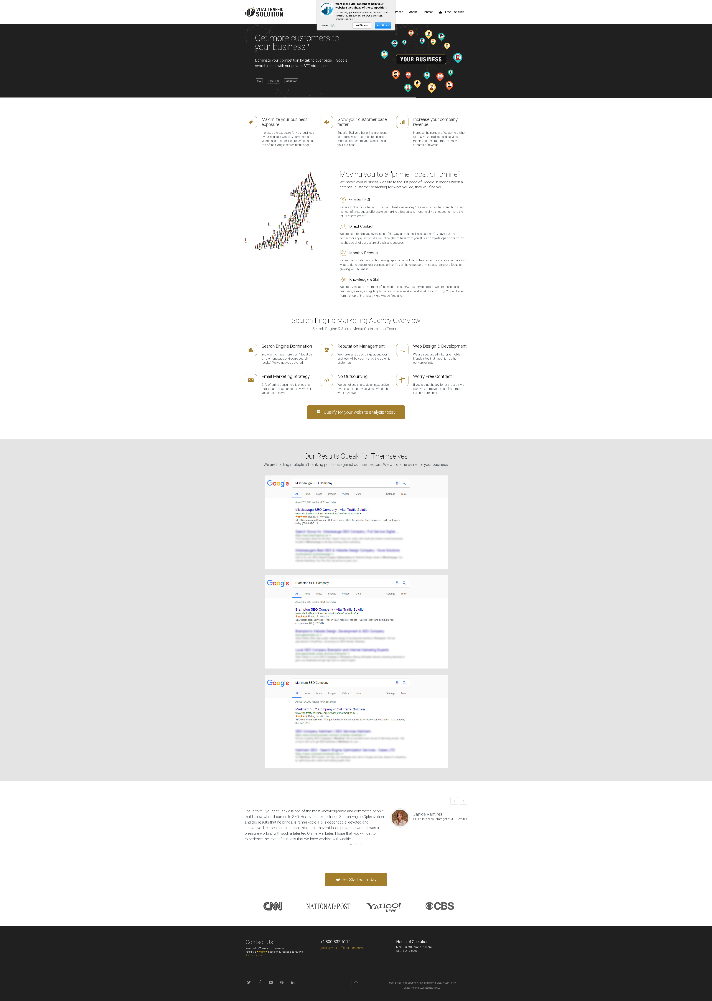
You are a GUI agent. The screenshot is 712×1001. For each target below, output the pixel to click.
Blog (439, 983)
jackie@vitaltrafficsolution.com (342, 948)
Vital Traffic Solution (406, 983)
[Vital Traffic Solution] (264, 12)
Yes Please (383, 25)
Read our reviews (254, 955)
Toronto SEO (416, 988)
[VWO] (335, 25)
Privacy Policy (449, 983)
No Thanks (361, 25)
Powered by (326, 25)
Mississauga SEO (432, 988)
